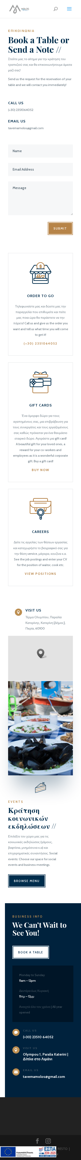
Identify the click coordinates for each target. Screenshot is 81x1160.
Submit (60, 228)
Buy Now (40, 470)
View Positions (40, 574)
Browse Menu (27, 881)
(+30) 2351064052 (40, 343)
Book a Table (30, 952)
